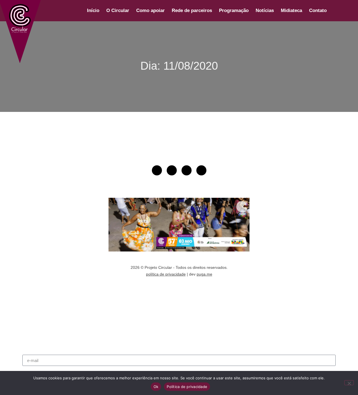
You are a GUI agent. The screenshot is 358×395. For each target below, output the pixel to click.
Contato (318, 10)
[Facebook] (187, 170)
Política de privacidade (187, 386)
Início (93, 10)
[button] (336, 10)
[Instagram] (172, 170)
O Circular (117, 10)
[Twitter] (201, 170)
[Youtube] (157, 170)
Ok (156, 386)
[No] (349, 382)
